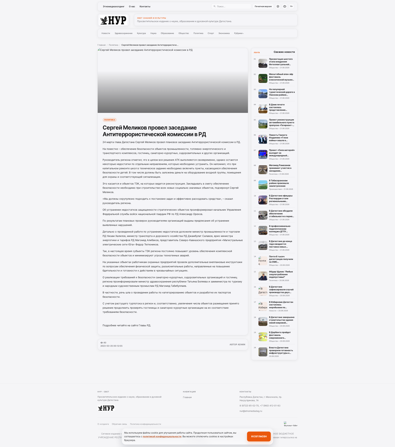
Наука (153, 33)
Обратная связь (119, 424)
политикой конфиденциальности (162, 436)
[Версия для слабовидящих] (284, 6)
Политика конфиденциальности (145, 424)
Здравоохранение (124, 33)
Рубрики (239, 33)
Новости (106, 33)
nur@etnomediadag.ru (251, 411)
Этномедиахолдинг (114, 6)
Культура (141, 33)
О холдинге (103, 424)
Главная (102, 45)
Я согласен (259, 436)
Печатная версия (263, 6)
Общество (184, 33)
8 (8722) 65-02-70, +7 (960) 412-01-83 (260, 405)
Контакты (145, 6)
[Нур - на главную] (113, 20)
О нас (132, 6)
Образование (167, 33)
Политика (198, 33)
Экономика (224, 33)
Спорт (211, 33)
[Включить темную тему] (278, 6)
